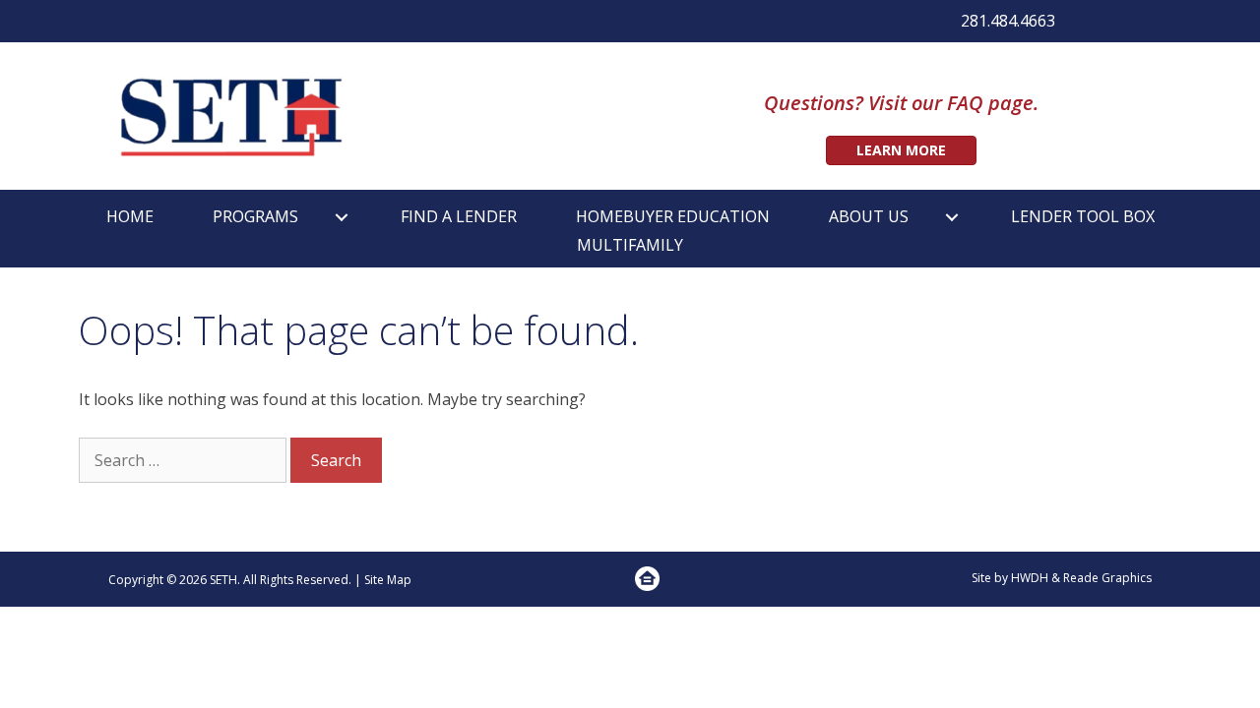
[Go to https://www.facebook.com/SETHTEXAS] (1089, 23)
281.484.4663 (1008, 20)
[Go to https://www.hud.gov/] (647, 578)
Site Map (387, 579)
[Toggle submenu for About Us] (952, 217)
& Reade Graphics (1101, 577)
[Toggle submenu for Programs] (341, 217)
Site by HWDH (1010, 577)
